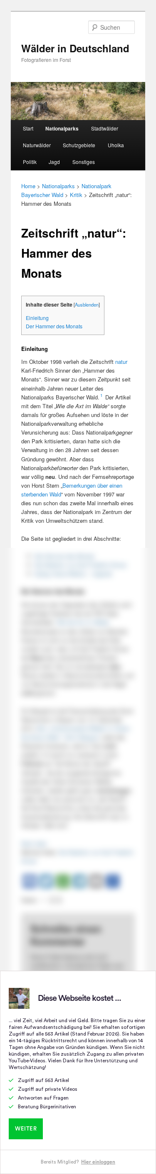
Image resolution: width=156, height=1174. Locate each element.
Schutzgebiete (79, 144)
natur (121, 362)
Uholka (116, 144)
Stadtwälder (104, 128)
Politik (30, 161)
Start (28, 128)
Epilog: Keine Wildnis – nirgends (73, 574)
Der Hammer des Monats (54, 326)
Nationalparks (62, 128)
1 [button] (101, 395)
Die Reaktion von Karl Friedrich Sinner (80, 565)
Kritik (76, 195)
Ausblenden (87, 304)
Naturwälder (37, 144)
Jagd (54, 161)
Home (28, 186)
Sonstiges (83, 161)
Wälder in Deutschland (75, 48)
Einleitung (37, 318)
